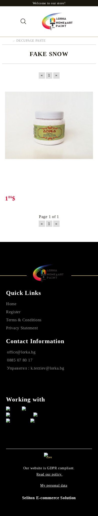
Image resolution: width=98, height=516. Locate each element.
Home (11, 304)
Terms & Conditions (23, 320)
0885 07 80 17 (19, 360)
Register (13, 312)
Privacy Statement (22, 328)
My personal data (53, 485)
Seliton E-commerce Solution (49, 498)
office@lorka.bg (21, 352)
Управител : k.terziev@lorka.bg (35, 368)
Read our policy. (49, 474)
